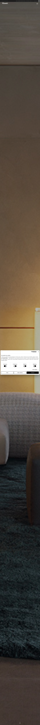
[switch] (15, 366)
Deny (7, 372)
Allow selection (20, 372)
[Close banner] (38, 351)
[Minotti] (5, 3)
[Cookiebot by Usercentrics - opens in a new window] (32, 352)
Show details (35, 369)
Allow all (32, 372)
